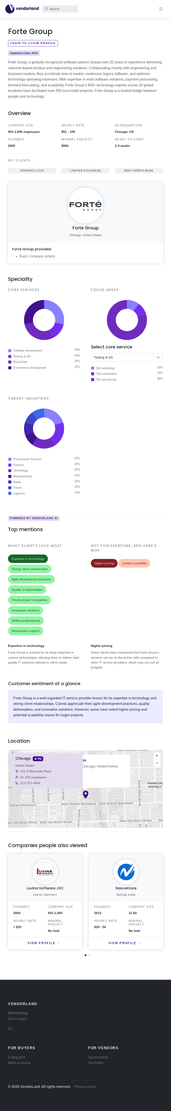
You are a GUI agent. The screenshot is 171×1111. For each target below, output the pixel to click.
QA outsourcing (106, 379)
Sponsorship (98, 1057)
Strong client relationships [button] (30, 569)
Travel (17, 487)
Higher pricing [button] (104, 563)
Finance (18, 465)
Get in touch (17, 1019)
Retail (17, 482)
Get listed (95, 1063)
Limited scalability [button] (134, 563)
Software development (27, 350)
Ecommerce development (29, 367)
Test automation (106, 373)
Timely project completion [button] (29, 600)
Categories (16, 1057)
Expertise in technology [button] (28, 559)
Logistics (19, 493)
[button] (85, 795)
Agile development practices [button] (31, 579)
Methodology (18, 1013)
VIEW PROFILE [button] (42, 943)
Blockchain (20, 362)
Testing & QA (22, 356)
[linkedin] (10, 1028)
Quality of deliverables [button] (27, 589)
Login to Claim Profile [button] (33, 43)
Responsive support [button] (26, 631)
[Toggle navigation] (161, 9)
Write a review (19, 1063)
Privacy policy (85, 1087)
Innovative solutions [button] (25, 610)
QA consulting (105, 368)
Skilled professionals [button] (26, 620)
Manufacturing (22, 476)
